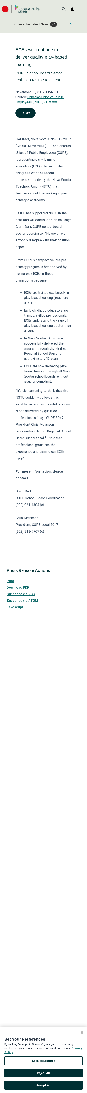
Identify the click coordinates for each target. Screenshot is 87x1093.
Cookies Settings (43, 1060)
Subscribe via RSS (21, 594)
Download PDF (18, 587)
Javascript (15, 607)
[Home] (21, 9)
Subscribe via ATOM (22, 601)
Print (10, 581)
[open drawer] (81, 9)
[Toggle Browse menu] (71, 23)
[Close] (82, 1032)
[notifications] (72, 9)
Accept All (43, 1085)
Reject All (43, 1073)
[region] (43, 1060)
